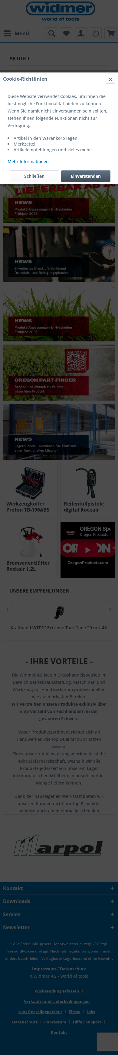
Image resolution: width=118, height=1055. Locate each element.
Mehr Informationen (28, 161)
